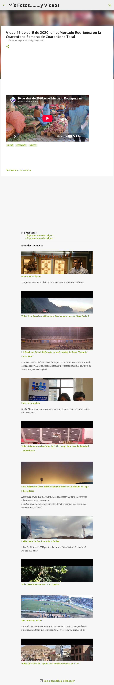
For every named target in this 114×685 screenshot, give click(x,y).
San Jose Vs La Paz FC (32, 620)
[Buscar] (110, 5)
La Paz (10, 145)
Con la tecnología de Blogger (59, 681)
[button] (8, 47)
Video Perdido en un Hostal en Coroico (40, 584)
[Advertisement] (57, 74)
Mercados (21, 145)
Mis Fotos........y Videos (34, 5)
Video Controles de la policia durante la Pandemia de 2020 (50, 663)
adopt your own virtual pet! (39, 235)
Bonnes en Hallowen (31, 276)
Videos (33, 145)
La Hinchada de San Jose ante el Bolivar (40, 541)
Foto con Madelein (30, 403)
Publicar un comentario (18, 170)
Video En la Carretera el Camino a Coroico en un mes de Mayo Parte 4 (55, 316)
